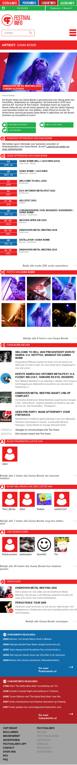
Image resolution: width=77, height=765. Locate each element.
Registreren (55, 8)
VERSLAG (43, 744)
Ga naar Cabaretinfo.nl (47, 716)
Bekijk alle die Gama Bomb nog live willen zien (31, 522)
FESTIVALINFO (46, 728)
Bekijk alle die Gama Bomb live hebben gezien (30, 567)
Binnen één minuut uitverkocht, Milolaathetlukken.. (31, 660)
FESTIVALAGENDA (48, 736)
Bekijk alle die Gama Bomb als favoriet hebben (29, 477)
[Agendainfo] (67, 3)
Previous (4, 72)
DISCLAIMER (10, 732)
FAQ (5, 759)
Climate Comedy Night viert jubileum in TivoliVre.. (31, 691)
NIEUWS (42, 732)
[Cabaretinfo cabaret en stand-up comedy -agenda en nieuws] (48, 3)
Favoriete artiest (18, 125)
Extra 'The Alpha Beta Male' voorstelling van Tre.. (31, 686)
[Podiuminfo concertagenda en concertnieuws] (28, 3)
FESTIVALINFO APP (14, 744)
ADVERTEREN (11, 740)
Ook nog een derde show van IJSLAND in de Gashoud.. (34, 655)
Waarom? (67, 8)
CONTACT (8, 747)
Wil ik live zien (54, 125)
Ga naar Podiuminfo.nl (47, 670)
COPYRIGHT (10, 728)
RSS (5, 755)
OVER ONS (9, 751)
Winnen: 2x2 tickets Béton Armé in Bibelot (27, 639)
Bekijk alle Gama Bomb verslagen (47, 621)
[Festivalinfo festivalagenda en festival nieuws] (9, 3)
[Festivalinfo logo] (16, 20)
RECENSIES (44, 747)
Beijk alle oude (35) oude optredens (45, 265)
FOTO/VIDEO (44, 751)
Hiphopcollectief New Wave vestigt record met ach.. (32, 644)
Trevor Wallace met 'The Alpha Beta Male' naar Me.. (32, 696)
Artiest (8, 45)
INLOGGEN (22, 8)
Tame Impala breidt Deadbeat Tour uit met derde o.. (32, 649)
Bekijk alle (45, 338)
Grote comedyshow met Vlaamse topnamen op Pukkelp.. (35, 701)
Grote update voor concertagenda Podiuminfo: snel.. (32, 707)
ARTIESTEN (44, 740)
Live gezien (15, 130)
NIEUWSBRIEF (11, 736)
